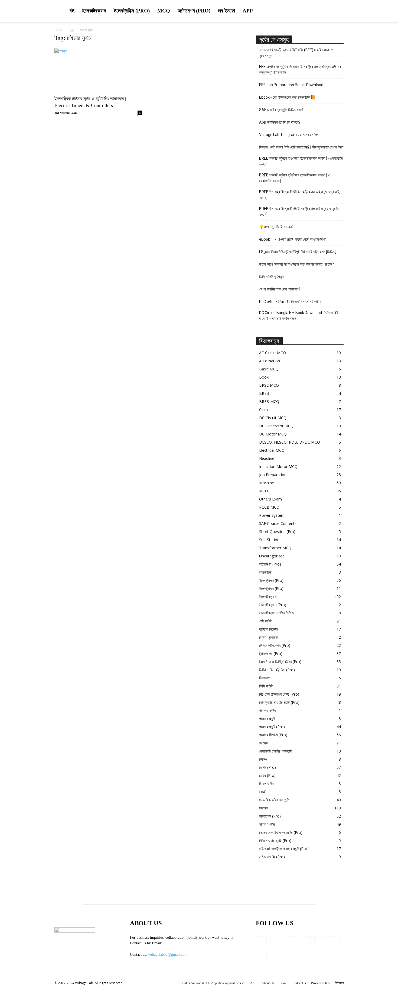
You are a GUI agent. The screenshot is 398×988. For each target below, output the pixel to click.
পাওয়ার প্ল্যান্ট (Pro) (272, 726)
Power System (272, 515)
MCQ (163, 11)
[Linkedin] (290, 941)
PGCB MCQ (269, 507)
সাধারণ (263, 808)
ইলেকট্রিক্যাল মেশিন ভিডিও (276, 612)
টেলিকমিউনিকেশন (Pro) (274, 645)
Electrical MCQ (272, 450)
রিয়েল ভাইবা (267, 783)
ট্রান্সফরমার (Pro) (270, 653)
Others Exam (270, 499)
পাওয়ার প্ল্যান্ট (267, 718)
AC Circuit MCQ (272, 352)
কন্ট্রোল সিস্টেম (268, 629)
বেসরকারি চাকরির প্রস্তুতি (275, 751)
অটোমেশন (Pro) (194, 11)
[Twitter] (334, 941)
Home (58, 30)
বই (72, 11)
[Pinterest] (319, 941)
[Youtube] (261, 956)
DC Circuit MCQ (272, 417)
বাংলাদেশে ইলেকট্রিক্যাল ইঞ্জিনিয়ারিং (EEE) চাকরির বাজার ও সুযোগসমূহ (296, 53)
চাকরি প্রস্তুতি (268, 637)
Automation (269, 360)
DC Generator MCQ (276, 425)
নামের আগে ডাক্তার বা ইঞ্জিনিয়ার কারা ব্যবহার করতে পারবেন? (296, 264)
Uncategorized (272, 555)
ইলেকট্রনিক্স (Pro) (132, 11)
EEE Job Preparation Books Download (291, 85)
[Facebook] (261, 941)
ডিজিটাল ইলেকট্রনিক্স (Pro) (277, 669)
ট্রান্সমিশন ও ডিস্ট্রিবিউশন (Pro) (280, 661)
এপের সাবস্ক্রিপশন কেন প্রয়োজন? (279, 289)
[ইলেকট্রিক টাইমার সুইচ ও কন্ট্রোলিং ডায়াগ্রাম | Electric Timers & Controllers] (98, 70)
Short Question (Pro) (277, 531)
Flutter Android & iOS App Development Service (213, 983)
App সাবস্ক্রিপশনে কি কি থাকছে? (280, 122)
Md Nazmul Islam (65, 112)
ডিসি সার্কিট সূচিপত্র (271, 277)
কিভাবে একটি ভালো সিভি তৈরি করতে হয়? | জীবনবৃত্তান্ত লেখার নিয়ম (301, 147)
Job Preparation (272, 474)
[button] (337, 11)
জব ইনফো (226, 11)
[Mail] (305, 941)
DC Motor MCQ (273, 434)
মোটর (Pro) (267, 775)
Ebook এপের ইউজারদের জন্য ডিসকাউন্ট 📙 (287, 97)
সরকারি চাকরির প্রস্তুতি (274, 799)
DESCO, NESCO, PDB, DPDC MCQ (289, 442)
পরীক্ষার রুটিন (267, 710)
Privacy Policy (320, 983)
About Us (268, 983)
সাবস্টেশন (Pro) (270, 816)
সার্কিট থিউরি (267, 824)
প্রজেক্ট (263, 742)
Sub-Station (269, 539)
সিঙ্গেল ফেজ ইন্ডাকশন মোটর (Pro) (280, 832)
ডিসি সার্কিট (266, 686)
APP (248, 11)
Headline (266, 458)
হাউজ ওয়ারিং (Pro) (272, 856)
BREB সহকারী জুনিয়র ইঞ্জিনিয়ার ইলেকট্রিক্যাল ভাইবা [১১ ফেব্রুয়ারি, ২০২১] (295, 178)
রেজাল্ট (262, 791)
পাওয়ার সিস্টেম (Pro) (273, 734)
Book (264, 377)
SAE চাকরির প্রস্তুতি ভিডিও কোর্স (281, 110)
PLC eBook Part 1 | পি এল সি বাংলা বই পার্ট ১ (290, 301)
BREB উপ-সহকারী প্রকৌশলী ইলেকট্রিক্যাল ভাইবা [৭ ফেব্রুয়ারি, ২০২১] (299, 195)
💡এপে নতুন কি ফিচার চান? (276, 227)
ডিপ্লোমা (264, 677)
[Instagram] (275, 941)
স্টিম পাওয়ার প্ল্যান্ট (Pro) (275, 840)
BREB (264, 393)
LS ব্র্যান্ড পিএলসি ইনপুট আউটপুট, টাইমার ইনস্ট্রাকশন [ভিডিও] (297, 252)
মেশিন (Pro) (267, 767)
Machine (266, 482)
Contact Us (299, 983)
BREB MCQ (269, 401)
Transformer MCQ (275, 547)
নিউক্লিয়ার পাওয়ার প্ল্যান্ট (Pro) (279, 702)
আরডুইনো (265, 572)
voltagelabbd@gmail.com (167, 955)
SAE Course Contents (277, 523)
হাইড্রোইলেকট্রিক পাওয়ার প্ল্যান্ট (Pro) (284, 848)
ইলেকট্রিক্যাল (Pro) (272, 604)
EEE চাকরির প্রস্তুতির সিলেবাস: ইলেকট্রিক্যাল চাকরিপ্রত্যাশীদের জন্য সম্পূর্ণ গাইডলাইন (300, 69)
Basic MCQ (269, 369)
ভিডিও (263, 759)
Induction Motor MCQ (278, 466)
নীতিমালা (339, 983)
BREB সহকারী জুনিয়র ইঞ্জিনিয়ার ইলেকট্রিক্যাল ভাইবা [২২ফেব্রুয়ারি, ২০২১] (301, 161)
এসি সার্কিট (265, 621)
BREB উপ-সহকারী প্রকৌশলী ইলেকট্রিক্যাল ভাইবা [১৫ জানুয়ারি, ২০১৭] (299, 211)
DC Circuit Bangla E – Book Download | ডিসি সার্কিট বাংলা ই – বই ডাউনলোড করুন (298, 316)
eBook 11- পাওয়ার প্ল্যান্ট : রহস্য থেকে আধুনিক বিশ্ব (292, 239)
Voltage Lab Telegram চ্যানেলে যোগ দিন (289, 135)
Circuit (264, 409)
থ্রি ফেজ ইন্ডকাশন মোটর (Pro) (279, 694)
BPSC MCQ (269, 385)
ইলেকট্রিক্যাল (94, 11)
